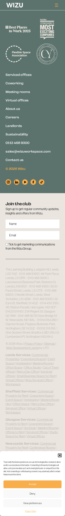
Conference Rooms (42, 447)
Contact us (15, 159)
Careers (12, 117)
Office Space (14, 367)
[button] (60, 455)
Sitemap (49, 343)
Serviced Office (15, 408)
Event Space (14, 400)
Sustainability (17, 134)
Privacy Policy (30, 511)
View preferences (32, 503)
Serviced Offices (37, 432)
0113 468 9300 (17, 142)
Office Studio (32, 367)
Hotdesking (23, 363)
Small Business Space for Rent (36, 376)
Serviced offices (19, 74)
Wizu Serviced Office (38, 380)
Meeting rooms (18, 91)
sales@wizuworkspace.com (28, 151)
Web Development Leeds (22, 348)
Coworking (14, 83)
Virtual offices (17, 100)
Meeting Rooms (43, 363)
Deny (32, 493)
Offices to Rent (15, 432)
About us (13, 108)
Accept (32, 484)
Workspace (13, 384)
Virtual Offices (15, 380)
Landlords (14, 125)
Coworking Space (41, 395)
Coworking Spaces (33, 359)
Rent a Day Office (28, 371)
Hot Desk (30, 428)
